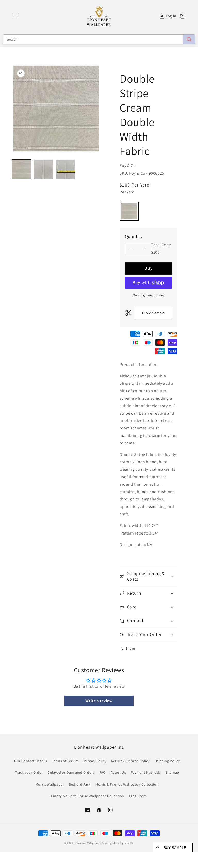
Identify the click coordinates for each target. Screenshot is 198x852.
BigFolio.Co (127, 843)
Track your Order (29, 772)
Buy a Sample (153, 313)
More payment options (148, 295)
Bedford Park (79, 784)
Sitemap (172, 772)
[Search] (189, 39)
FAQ (102, 772)
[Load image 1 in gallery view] (21, 169)
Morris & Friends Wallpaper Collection (127, 784)
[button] (15, 16)
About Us (118, 772)
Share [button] (130, 648)
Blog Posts (138, 796)
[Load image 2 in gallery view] (43, 169)
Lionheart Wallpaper (87, 843)
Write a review (98, 700)
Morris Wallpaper (50, 784)
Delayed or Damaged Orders (70, 772)
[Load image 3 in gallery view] (65, 169)
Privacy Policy (95, 760)
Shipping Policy (167, 760)
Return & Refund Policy (130, 760)
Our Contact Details (30, 760)
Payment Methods (146, 772)
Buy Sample (174, 848)
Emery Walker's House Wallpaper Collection (87, 796)
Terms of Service (65, 760)
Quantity (133, 236)
